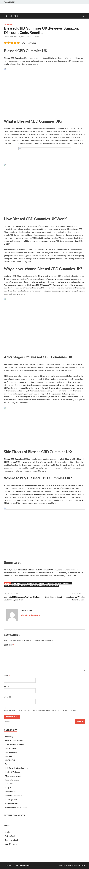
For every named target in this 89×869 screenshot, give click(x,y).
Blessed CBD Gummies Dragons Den (24, 583)
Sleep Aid (9, 788)
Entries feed (10, 836)
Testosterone (10, 791)
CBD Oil (8, 756)
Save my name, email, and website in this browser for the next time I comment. (41, 710)
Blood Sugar (10, 736)
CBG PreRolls (10, 760)
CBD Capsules (11, 748)
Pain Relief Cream (12, 780)
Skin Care (9, 784)
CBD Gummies (8, 24)
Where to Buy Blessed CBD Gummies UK (44, 585)
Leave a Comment (33, 37)
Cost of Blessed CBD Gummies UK (16, 585)
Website (7, 697)
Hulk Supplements (23, 865)
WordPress (72, 865)
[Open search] (82, 16)
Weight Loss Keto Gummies (16, 807)
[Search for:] (44, 721)
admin (23, 37)
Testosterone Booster (13, 795)
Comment (9, 645)
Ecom (7, 764)
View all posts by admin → (30, 615)
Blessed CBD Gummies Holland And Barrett (55, 583)
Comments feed (11, 840)
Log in (7, 832)
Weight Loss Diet (12, 803)
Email (7, 686)
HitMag (82, 865)
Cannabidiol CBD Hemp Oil (16, 744)
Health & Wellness (12, 772)
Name (7, 676)
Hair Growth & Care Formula (16, 768)
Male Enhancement (13, 776)
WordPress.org (11, 844)
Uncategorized (11, 799)
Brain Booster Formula (14, 740)
